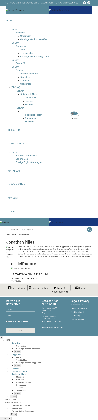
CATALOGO (14, 170)
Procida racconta (29, 73)
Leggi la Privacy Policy (79, 308)
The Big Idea (26, 52)
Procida (20, 70)
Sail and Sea (22, 158)
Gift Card (13, 197)
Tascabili (20, 63)
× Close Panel (6, 418)
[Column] (15, 28)
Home (11, 211)
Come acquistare (77, 305)
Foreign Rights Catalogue (29, 162)
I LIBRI (9, 20)
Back (18, 352)
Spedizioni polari (33, 114)
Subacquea (30, 118)
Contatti (82, 287)
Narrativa (20, 32)
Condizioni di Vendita (78, 312)
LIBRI (7, 340)
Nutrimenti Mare (28, 94)
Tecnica (29, 100)
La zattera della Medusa (29, 274)
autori (14, 235)
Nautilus (29, 104)
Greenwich (25, 35)
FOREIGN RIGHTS (17, 143)
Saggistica (21, 46)
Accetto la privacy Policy (18, 321)
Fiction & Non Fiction (26, 155)
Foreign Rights (39, 287)
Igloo (22, 49)
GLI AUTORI (14, 129)
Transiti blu (30, 97)
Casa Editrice (18, 287)
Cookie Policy (75, 315)
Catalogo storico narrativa (33, 39)
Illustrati (24, 80)
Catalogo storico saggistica (34, 56)
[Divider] (15, 87)
